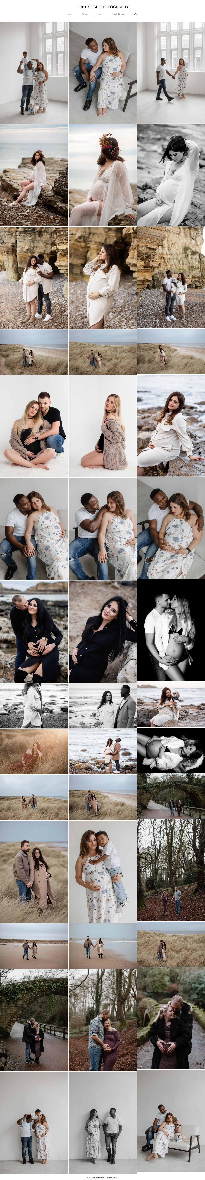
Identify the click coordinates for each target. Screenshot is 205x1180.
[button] (84, 14)
